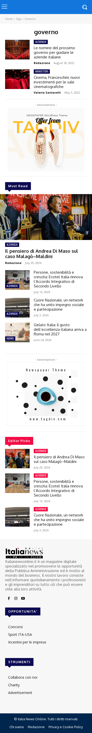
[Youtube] (23, 598)
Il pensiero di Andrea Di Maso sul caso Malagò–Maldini (41, 253)
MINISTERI (41, 71)
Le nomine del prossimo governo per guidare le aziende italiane (54, 52)
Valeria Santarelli (47, 92)
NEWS (10, 338)
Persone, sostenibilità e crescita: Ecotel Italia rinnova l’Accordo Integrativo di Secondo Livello (58, 279)
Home (9, 19)
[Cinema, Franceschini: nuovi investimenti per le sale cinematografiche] (17, 79)
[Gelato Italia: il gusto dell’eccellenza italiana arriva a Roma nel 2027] (17, 332)
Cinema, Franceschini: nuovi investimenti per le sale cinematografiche (57, 82)
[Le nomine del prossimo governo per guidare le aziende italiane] (17, 49)
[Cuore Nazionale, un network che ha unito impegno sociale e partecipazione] (17, 308)
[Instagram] (15, 598)
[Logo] (46, 553)
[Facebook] (8, 598)
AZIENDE (12, 244)
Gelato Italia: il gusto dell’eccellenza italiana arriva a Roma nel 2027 (60, 329)
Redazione (13, 263)
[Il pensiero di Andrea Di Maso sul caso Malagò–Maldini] (46, 217)
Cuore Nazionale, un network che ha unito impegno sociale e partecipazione (59, 305)
